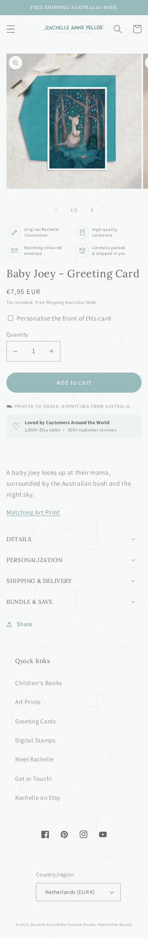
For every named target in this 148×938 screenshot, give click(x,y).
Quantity (17, 334)
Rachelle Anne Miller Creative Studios (63, 924)
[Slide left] (56, 210)
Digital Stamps (35, 740)
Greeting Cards (35, 721)
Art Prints (28, 702)
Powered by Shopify (115, 924)
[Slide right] (91, 210)
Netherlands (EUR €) (70, 891)
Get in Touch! (33, 779)
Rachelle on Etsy (37, 798)
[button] (10, 29)
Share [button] (25, 624)
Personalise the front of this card (64, 318)
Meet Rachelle (34, 759)
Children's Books (38, 683)
